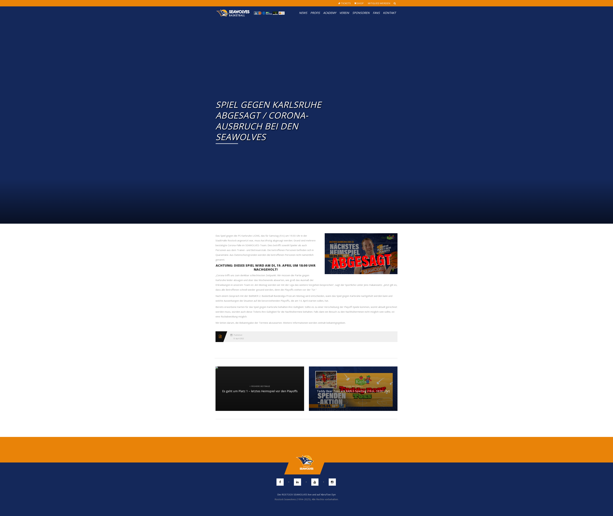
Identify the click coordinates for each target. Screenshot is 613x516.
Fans (376, 13)
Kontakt (389, 13)
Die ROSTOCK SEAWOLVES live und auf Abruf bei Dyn (306, 494)
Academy (329, 13)
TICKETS (345, 3)
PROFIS (315, 13)
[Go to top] (306, 462)
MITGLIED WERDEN (378, 3)
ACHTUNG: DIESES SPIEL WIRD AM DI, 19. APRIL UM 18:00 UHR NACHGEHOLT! (265, 267)
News (303, 13)
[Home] (233, 12)
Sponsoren (361, 13)
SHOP (360, 3)
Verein (344, 13)
